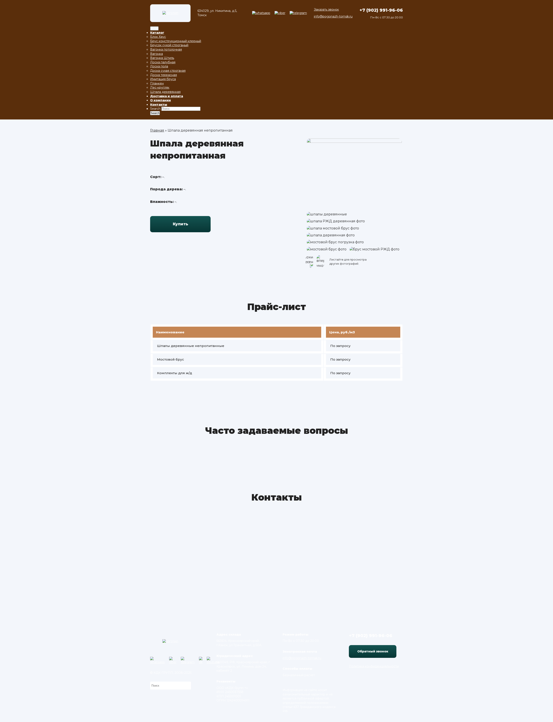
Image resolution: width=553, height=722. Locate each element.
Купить (180, 224)
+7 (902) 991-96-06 (381, 10)
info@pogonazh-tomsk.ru (333, 16)
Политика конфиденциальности (374, 666)
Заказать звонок (326, 9)
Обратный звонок (372, 651)
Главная (157, 130)
